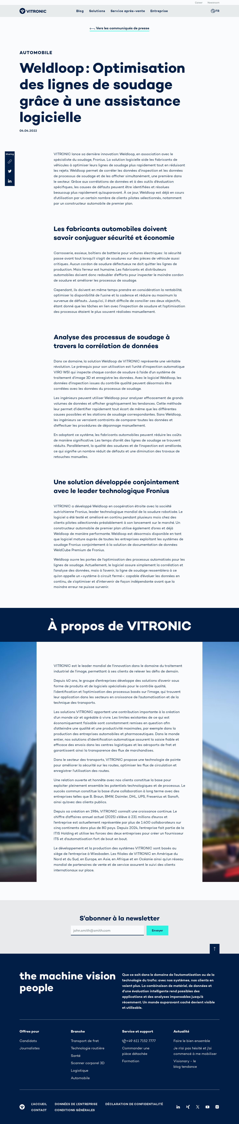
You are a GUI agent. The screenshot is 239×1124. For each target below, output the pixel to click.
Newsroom (213, 2)
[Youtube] (207, 1107)
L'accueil (39, 1104)
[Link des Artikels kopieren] (10, 161)
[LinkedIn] (178, 1107)
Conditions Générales (75, 1110)
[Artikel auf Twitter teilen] (10, 171)
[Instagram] (217, 1107)
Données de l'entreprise (76, 1104)
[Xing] (188, 1107)
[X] (198, 1107)
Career (198, 2)
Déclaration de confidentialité (134, 1104)
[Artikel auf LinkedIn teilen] (10, 181)
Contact (39, 1110)
